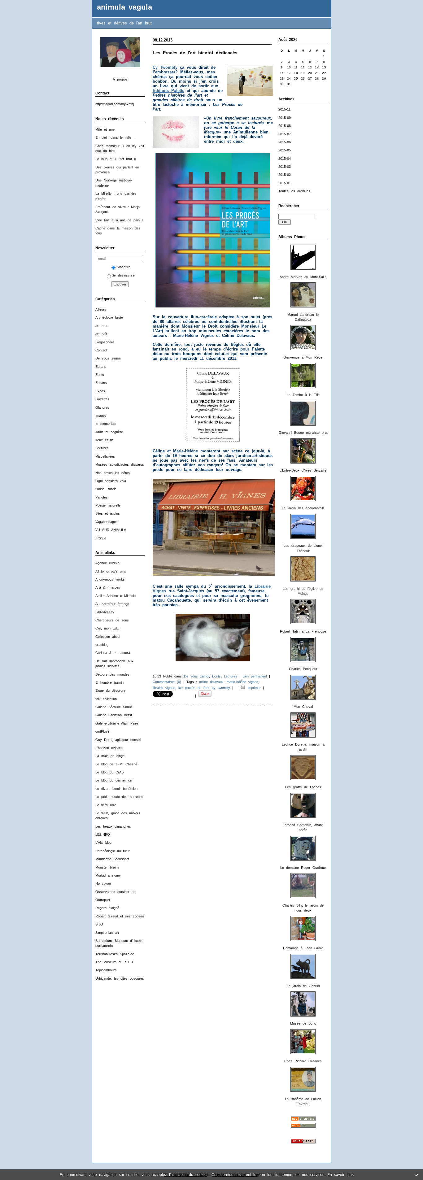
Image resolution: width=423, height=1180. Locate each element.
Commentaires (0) (167, 682)
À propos (120, 79)
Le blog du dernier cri (113, 780)
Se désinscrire (123, 275)
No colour (103, 883)
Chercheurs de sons (112, 620)
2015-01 (284, 183)
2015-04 (284, 158)
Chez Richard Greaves (303, 1061)
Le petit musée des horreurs (119, 797)
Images (101, 415)
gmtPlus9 (102, 731)
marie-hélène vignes (242, 682)
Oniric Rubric (105, 489)
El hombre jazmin (109, 682)
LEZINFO (102, 834)
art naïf (101, 334)
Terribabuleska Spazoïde (114, 954)
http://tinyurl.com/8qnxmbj (114, 104)
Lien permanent (254, 676)
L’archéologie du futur (112, 851)
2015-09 (284, 118)
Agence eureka (107, 563)
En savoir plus (340, 1175)
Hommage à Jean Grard (303, 948)
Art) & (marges (107, 587)
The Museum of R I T (114, 962)
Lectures (102, 448)
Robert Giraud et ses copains (120, 916)
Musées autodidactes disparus (119, 464)
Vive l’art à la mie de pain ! (119, 220)
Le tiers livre (105, 805)
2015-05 (284, 150)
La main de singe (109, 756)
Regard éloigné (107, 908)
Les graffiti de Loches (303, 787)
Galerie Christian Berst (113, 715)
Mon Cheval (303, 706)
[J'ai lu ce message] (416, 1174)
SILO (99, 924)
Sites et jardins (107, 513)
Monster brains (107, 867)
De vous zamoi (107, 358)
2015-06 (284, 142)
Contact (101, 350)
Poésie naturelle (107, 505)
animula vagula (124, 7)
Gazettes (102, 399)
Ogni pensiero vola (110, 481)
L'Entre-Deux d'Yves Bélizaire (303, 470)
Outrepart (102, 900)
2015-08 (284, 126)
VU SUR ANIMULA (110, 530)
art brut (101, 326)
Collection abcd (107, 636)
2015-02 (284, 174)
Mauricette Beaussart (112, 859)
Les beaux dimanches (113, 826)
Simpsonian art (107, 932)
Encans (101, 383)
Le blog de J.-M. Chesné (116, 764)
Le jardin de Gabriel (303, 986)
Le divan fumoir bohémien (116, 788)
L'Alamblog (103, 842)
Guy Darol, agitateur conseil (118, 740)
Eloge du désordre (110, 690)
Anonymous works (110, 579)
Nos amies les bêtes (112, 473)
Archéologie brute (109, 317)
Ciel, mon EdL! (107, 628)
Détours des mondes (112, 674)
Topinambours (106, 970)
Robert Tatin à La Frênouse (303, 631)
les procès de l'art (193, 688)
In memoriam (105, 423)
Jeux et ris (104, 440)
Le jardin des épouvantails (303, 508)
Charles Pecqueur (303, 669)
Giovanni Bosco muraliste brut (303, 432)
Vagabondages (106, 522)
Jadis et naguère (109, 432)
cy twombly (221, 688)
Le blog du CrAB (109, 772)
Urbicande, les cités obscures (119, 978)
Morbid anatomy (108, 875)
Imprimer (253, 688)
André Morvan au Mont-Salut (303, 277)
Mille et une (105, 129)
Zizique (100, 538)
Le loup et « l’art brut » (115, 159)
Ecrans (100, 366)
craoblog (101, 645)
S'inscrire (123, 267)
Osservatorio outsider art (115, 892)
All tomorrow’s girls (110, 571)
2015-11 (284, 109)
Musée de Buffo (303, 1023)
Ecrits (99, 375)
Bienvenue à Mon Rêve (303, 357)
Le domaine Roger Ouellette (303, 867)
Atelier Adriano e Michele (115, 596)
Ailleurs (100, 309)
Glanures (102, 407)
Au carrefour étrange (112, 604)
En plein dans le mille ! (114, 137)
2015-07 (284, 134)
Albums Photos (292, 237)
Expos (100, 391)
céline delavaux (211, 682)
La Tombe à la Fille (303, 395)
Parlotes (101, 497)
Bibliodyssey (104, 612)
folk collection (106, 699)
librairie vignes (164, 688)
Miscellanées (105, 456)
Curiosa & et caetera (112, 653)
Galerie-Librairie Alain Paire (116, 723)
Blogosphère (104, 342)
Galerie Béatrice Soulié (113, 707)
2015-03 (284, 166)
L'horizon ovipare (108, 748)
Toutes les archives (294, 191)
